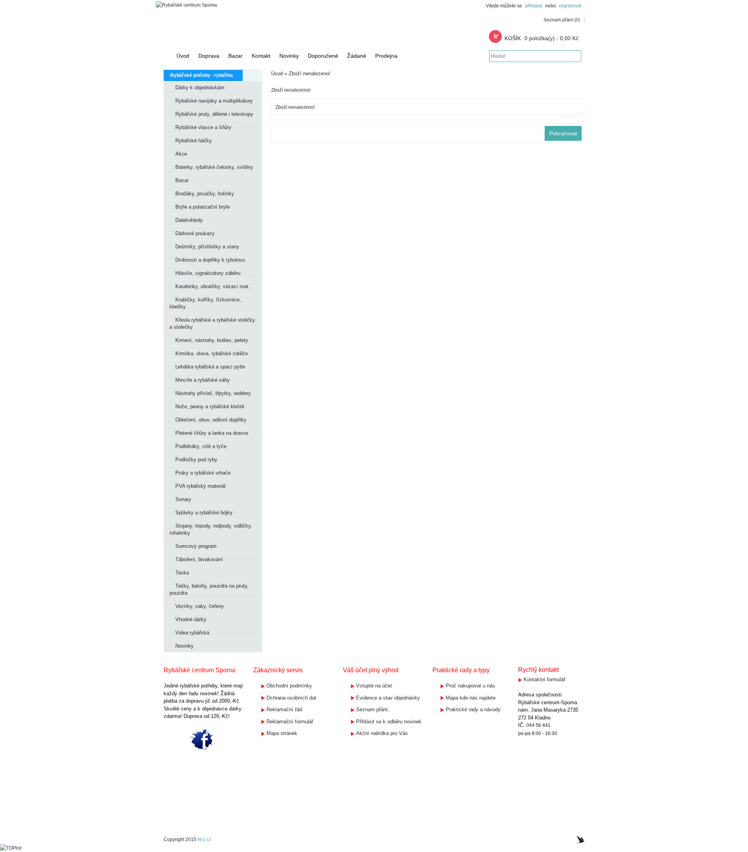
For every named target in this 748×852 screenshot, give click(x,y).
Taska (182, 573)
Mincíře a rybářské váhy (202, 380)
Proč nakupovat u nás (470, 686)
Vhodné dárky (190, 619)
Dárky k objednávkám (199, 87)
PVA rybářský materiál (200, 486)
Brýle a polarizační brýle (202, 207)
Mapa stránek (281, 733)
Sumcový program (196, 546)
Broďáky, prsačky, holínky (204, 194)
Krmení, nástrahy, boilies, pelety (211, 340)
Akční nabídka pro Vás (382, 733)
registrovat (570, 6)
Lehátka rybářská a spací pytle (210, 367)
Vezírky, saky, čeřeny (199, 606)
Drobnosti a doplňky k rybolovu (210, 260)
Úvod (277, 73)
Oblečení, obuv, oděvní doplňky (211, 420)
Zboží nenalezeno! (309, 73)
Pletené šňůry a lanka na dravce (211, 433)
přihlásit (533, 6)
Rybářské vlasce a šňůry (203, 127)
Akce (181, 154)
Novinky (184, 646)
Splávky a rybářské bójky (204, 512)
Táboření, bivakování (199, 559)
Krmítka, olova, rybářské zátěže (211, 353)
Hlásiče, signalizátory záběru (207, 273)
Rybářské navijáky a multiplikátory (214, 101)
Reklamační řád (284, 709)
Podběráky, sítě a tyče (200, 446)
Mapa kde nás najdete (471, 698)
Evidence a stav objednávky (388, 698)
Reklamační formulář (289, 721)
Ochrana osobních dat (291, 698)
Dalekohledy (189, 220)
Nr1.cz (204, 839)
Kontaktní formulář (544, 679)
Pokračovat (563, 133)
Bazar (182, 180)
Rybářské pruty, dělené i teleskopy (214, 114)
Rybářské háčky (193, 140)
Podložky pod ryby (196, 459)
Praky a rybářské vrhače (203, 473)
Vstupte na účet (374, 686)
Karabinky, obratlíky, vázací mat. (212, 286)
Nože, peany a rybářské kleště (209, 406)
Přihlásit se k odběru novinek (389, 721)
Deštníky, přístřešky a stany (207, 247)
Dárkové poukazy (195, 233)
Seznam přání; (372, 709)
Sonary (183, 499)
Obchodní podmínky (289, 686)
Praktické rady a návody (473, 709)
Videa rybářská (192, 633)
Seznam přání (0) (561, 20)
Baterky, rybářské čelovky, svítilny (214, 167)
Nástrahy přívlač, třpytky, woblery (213, 393)
